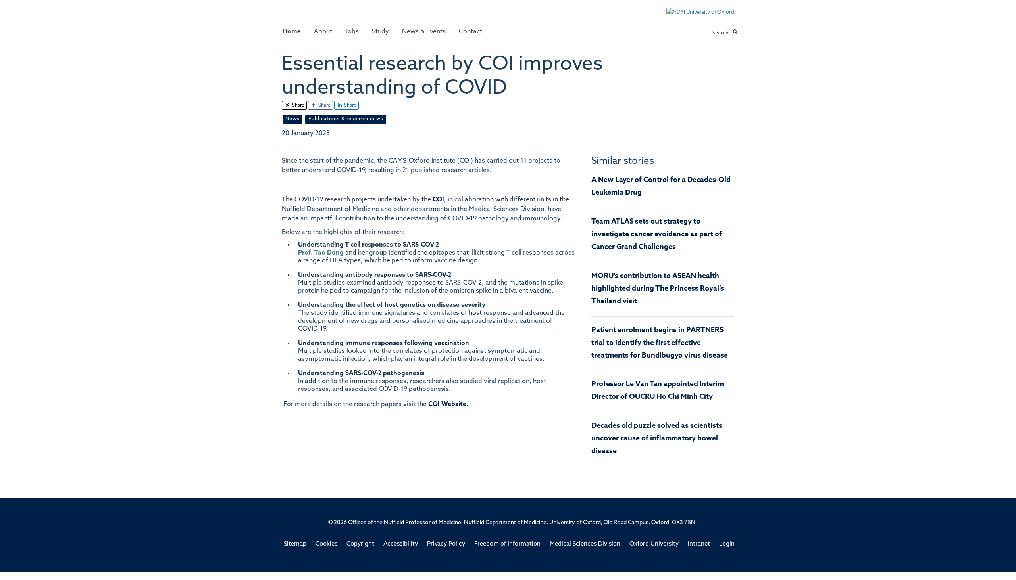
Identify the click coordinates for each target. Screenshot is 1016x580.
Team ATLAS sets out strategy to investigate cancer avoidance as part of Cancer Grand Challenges (656, 234)
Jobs (352, 32)
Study (380, 32)
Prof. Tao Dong (321, 253)
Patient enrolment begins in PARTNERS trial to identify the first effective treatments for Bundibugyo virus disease (659, 343)
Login (727, 544)
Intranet (699, 544)
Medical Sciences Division (585, 544)
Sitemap (295, 544)
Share (297, 105)
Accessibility (400, 544)
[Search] (735, 32)
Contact (470, 32)
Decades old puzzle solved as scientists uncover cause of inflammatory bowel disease (656, 439)
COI (438, 200)
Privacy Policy (446, 544)
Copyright (360, 544)
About (323, 32)
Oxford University (654, 544)
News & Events (424, 32)
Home (292, 32)
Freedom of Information (507, 544)
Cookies (326, 544)
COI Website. (448, 404)
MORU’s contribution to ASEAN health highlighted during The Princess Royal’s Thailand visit (657, 289)
